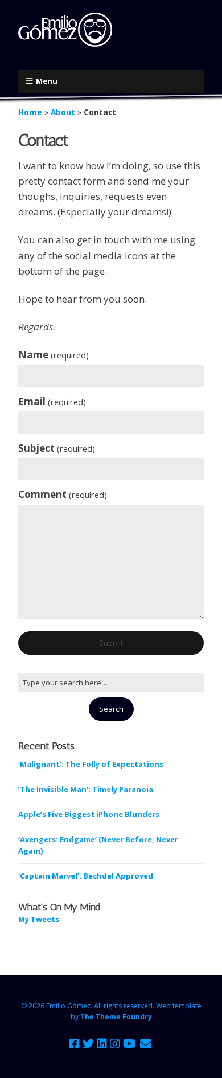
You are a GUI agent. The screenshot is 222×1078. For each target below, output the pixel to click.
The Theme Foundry (116, 1017)
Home (30, 112)
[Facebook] (74, 1044)
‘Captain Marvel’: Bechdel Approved (85, 876)
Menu (46, 81)
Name (53, 354)
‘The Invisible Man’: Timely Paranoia (85, 789)
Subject (56, 448)
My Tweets (38, 919)
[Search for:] (111, 682)
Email (52, 401)
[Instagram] (115, 1044)
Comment (62, 494)
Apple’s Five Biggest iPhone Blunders (88, 814)
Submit (111, 643)
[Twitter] (88, 1044)
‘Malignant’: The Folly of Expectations (90, 764)
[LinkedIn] (102, 1044)
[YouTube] (129, 1044)
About (63, 112)
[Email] (146, 1044)
